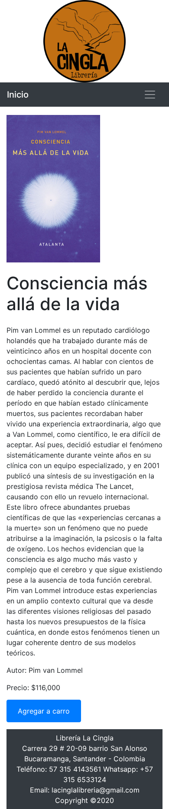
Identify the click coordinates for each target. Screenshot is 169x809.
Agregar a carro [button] (44, 711)
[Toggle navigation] (150, 94)
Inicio (18, 94)
